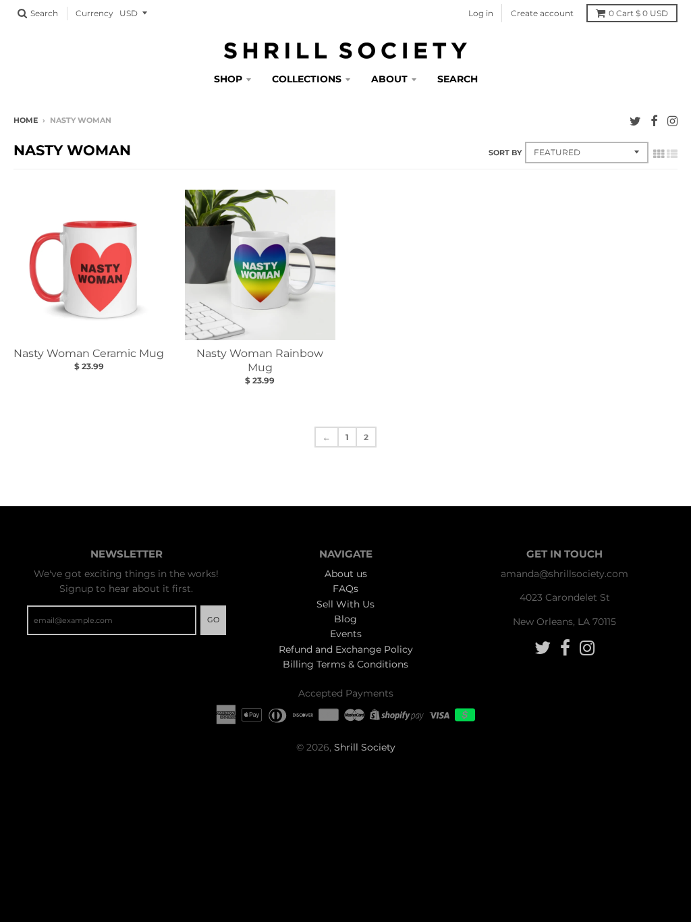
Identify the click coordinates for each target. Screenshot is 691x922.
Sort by (505, 152)
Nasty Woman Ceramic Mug (88, 353)
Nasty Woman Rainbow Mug (259, 360)
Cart (638, 13)
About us (346, 574)
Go (213, 619)
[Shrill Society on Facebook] (654, 121)
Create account (542, 13)
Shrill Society (364, 747)
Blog (345, 619)
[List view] (672, 154)
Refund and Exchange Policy (346, 649)
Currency (94, 13)
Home (25, 120)
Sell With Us (345, 604)
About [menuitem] (389, 79)
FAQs (345, 588)
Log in (480, 13)
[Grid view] (658, 154)
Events (346, 634)
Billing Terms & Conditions (345, 664)
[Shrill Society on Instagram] (672, 121)
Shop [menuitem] (228, 79)
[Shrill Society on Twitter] (635, 121)
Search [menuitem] (457, 79)
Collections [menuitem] (306, 79)
